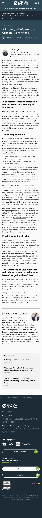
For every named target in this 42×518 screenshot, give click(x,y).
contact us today (21, 302)
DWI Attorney (26, 398)
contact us (20, 499)
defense (32, 79)
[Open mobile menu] (3, 3)
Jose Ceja (15, 50)
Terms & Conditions (27, 495)
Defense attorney (19, 218)
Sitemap (27, 499)
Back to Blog (8, 26)
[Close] (39, 14)
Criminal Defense (30, 37)
